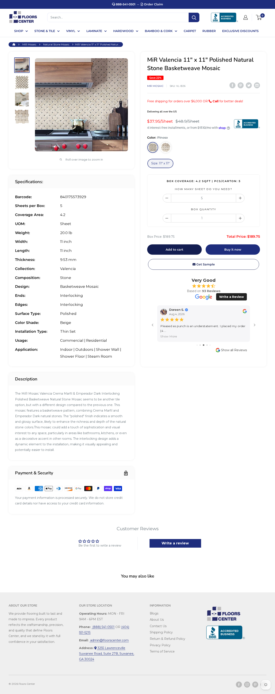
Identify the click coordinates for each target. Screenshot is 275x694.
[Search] (194, 17)
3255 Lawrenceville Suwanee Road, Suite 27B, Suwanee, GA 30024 (106, 653)
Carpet (190, 31)
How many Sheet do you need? (203, 189)
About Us (157, 620)
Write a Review (231, 297)
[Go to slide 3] (203, 345)
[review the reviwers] (245, 312)
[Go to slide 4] (207, 345)
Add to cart (174, 249)
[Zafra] (165, 147)
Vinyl (70, 31)
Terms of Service (162, 651)
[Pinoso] (152, 147)
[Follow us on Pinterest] (255, 685)
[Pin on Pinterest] (241, 85)
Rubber (209, 31)
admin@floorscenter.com (109, 640)
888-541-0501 (125, 4)
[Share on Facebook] (232, 85)
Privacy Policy (160, 645)
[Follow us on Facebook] (239, 685)
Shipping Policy (161, 632)
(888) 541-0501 (103, 627)
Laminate (94, 31)
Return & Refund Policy (167, 639)
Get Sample (205, 264)
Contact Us (158, 626)
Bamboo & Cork (159, 31)
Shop (18, 31)
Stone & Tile (44, 31)
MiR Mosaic (29, 44)
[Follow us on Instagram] (247, 685)
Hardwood (123, 31)
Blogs (154, 613)
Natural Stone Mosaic (56, 44)
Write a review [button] (175, 543)
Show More (168, 336)
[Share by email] (257, 85)
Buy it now (232, 249)
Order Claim (153, 4)
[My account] (245, 17)
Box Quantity (203, 209)
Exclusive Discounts (240, 31)
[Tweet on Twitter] (249, 85)
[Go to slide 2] (200, 345)
